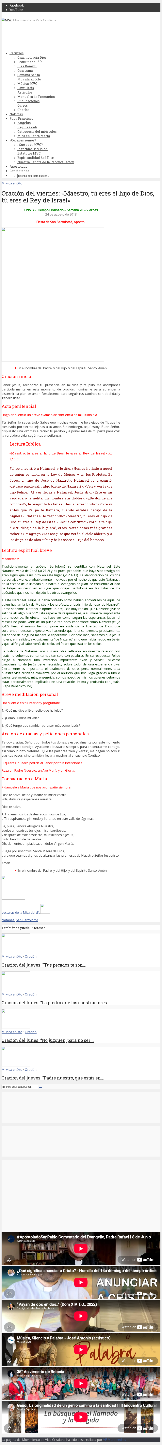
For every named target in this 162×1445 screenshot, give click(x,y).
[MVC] (7, 20)
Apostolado (18, 166)
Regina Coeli (27, 127)
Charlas (23, 110)
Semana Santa (28, 75)
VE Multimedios (115, 1439)
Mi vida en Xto (29, 79)
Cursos (22, 105)
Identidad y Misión (32, 149)
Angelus (24, 123)
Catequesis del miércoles (37, 131)
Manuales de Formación (36, 96)
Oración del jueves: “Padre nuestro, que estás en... (53, 1078)
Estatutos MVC (28, 153)
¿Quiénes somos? (22, 140)
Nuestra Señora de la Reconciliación (45, 162)
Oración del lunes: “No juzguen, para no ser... (48, 1040)
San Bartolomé (27, 920)
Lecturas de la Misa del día (21, 912)
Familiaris (25, 88)
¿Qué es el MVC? (30, 144)
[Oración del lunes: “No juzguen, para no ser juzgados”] (16, 1027)
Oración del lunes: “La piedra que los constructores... (56, 1002)
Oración (31, 956)
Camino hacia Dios (31, 57)
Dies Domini (27, 66)
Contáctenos (19, 171)
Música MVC (27, 83)
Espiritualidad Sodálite (35, 158)
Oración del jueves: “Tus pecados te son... (44, 965)
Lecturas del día (29, 62)
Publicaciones (28, 101)
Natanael (8, 920)
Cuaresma (25, 70)
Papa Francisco (21, 118)
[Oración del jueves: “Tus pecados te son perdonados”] (16, 952)
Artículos (24, 92)
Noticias (16, 114)
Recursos (16, 53)
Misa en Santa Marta (33, 136)
